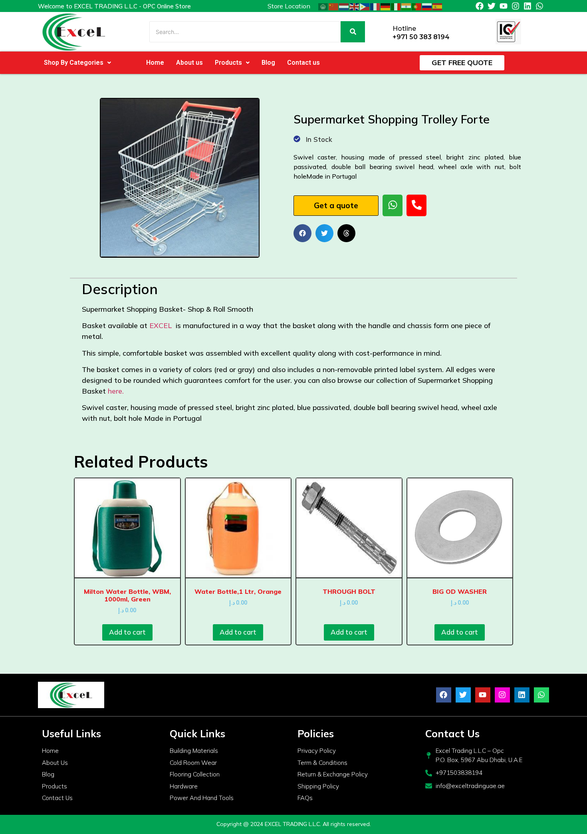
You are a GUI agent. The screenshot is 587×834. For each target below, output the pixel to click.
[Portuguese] (417, 6)
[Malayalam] (406, 6)
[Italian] (396, 6)
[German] (386, 6)
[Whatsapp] (539, 6)
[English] (354, 6)
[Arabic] (323, 6)
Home (155, 62)
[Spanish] (437, 6)
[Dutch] (344, 6)
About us (189, 62)
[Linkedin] (527, 6)
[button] (77, 63)
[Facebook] (480, 6)
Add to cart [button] (127, 632)
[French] (375, 6)
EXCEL (161, 325)
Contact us (303, 62)
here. (116, 391)
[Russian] (427, 6)
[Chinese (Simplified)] (334, 6)
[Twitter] (492, 6)
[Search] (353, 31)
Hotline (404, 28)
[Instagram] (516, 6)
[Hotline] (383, 31)
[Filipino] (365, 6)
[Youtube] (504, 6)
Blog (268, 62)
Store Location (289, 6)
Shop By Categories (73, 62)
